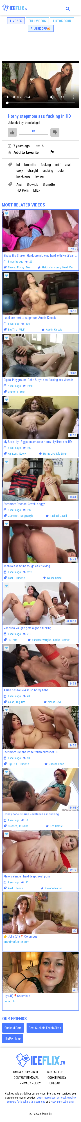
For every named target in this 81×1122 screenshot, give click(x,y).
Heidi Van (67, 267)
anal (67, 165)
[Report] (52, 152)
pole (61, 170)
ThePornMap (12, 1038)
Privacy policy (30, 1083)
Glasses (12, 826)
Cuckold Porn (13, 1028)
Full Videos (37, 21)
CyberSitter (68, 1101)
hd (18, 165)
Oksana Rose (56, 764)
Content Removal (26, 1077)
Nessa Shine (54, 578)
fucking (46, 165)
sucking (48, 170)
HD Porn (22, 190)
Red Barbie (56, 826)
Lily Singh (61, 453)
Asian (11, 702)
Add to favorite (26, 152)
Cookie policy (56, 1077)
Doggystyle (26, 515)
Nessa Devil (54, 702)
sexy (19, 170)
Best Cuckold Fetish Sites (45, 1028)
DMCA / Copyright (25, 1072)
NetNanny (56, 1101)
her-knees (23, 176)
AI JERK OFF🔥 (41, 28)
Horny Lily (48, 453)
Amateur (12, 453)
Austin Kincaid (54, 329)
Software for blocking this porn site (26, 1101)
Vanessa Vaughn (41, 639)
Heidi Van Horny (51, 267)
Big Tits (12, 329)
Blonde (19, 888)
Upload (55, 1083)
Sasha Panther (61, 639)
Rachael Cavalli (59, 515)
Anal (19, 184)
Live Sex (16, 21)
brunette (30, 165)
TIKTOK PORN (62, 21)
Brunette (49, 184)
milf (58, 165)
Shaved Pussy (16, 267)
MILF (36, 190)
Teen (28, 267)
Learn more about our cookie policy (56, 1097)
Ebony (22, 453)
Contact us (55, 1072)
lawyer (39, 176)
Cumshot (13, 515)
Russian (23, 826)
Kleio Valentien (53, 888)
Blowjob (32, 184)
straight (32, 170)
